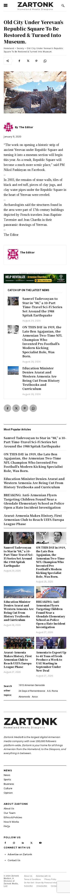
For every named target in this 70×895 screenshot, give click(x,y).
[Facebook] (19, 61)
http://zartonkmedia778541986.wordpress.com (41, 257)
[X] (28, 61)
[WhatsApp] (45, 61)
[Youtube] (40, 842)
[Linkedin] (22, 842)
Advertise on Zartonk (20, 854)
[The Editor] (13, 255)
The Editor (27, 252)
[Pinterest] (36, 61)
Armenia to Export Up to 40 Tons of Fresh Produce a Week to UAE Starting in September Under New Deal (51, 661)
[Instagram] (14, 842)
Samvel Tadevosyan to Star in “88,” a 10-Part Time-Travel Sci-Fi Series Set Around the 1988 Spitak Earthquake (42, 306)
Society (20, 48)
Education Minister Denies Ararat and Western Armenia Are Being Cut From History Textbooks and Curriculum (41, 378)
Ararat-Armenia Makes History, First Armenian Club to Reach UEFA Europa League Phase (18, 659)
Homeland (9, 48)
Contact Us (14, 860)
